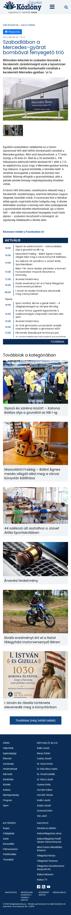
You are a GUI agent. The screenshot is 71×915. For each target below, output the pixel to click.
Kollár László (43, 800)
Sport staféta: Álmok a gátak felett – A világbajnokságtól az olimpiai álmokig (38, 305)
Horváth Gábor (44, 790)
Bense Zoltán (43, 753)
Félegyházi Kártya (46, 855)
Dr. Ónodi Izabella (46, 774)
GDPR (31, 906)
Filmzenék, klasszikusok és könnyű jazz (37, 332)
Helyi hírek (28, 25)
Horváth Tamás (45, 795)
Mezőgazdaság (11, 795)
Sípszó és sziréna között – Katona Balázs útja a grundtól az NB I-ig (39, 248)
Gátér (6, 838)
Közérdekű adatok (44, 893)
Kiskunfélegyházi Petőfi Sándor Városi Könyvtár (49, 840)
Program (7, 800)
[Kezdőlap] (23, 5)
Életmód (7, 758)
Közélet (7, 784)
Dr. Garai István (45, 763)
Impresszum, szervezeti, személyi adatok (27, 896)
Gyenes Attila (44, 784)
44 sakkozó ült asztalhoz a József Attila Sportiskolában (38, 262)
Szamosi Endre (44, 810)
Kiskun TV (42, 879)
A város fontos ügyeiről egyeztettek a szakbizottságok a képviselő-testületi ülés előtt (39, 314)
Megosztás (14, 31)
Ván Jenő (42, 816)
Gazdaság (8, 763)
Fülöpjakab (8, 833)
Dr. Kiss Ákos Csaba (47, 769)
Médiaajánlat (59, 892)
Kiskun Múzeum (45, 874)
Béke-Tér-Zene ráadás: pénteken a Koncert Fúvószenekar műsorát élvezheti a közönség (41, 272)
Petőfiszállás (9, 854)
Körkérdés (8, 779)
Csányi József (44, 758)
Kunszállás (8, 844)
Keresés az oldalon (46, 828)
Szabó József (44, 805)
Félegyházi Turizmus (47, 861)
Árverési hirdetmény (27, 279)
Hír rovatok (11, 25)
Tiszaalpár (8, 859)
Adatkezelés (11, 892)
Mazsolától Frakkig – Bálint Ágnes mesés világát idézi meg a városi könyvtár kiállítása (41, 255)
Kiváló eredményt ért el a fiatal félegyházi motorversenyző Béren (40, 285)
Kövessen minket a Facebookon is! (23, 231)
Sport (6, 805)
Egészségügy (10, 753)
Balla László (43, 748)
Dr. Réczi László (45, 779)
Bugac (6, 828)
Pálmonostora (10, 849)
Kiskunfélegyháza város (49, 833)
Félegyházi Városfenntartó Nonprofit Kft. (50, 868)
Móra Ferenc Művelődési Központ (49, 849)
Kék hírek (7, 774)
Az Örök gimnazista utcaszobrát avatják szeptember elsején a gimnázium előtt (38, 327)
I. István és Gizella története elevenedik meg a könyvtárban (38, 292)
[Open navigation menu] (52, 7)
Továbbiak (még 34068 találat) (35, 720)
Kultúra (7, 790)
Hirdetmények (10, 769)
